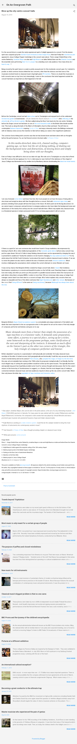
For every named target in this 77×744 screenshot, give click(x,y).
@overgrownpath (25, 465)
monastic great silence (48, 251)
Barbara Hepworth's (16, 128)
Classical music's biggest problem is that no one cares (24, 594)
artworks (4, 121)
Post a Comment (9, 486)
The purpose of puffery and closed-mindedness (21, 547)
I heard (57, 268)
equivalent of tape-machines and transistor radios (38, 373)
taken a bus (31, 116)
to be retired (19, 199)
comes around (21, 435)
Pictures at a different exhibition (15, 641)
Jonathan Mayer (18, 59)
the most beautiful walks (43, 123)
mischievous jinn (69, 55)
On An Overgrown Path (18, 4)
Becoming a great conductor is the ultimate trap (22, 688)
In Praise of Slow (52, 138)
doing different (17, 282)
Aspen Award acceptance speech (25, 322)
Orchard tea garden (8, 119)
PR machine (46, 74)
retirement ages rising (60, 201)
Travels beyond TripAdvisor (13, 500)
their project (28, 62)
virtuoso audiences (59, 261)
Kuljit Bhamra (36, 59)
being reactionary (39, 282)
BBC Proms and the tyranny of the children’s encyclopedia (25, 617)
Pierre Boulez (34, 359)
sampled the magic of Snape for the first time (58, 359)
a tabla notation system (28, 423)
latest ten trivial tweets (67, 161)
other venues (60, 280)
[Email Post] (3, 479)
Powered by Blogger (38, 739)
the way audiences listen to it (59, 256)
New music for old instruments (14, 570)
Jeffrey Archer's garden (17, 121)
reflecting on (66, 119)
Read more (71, 517)
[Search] (74, 5)
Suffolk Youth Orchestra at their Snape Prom (35, 55)
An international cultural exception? (16, 665)
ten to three (53, 119)
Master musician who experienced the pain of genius (23, 712)
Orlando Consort (66, 59)
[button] (74, 11)
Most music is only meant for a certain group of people (24, 523)
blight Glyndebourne (46, 280)
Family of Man (34, 128)
